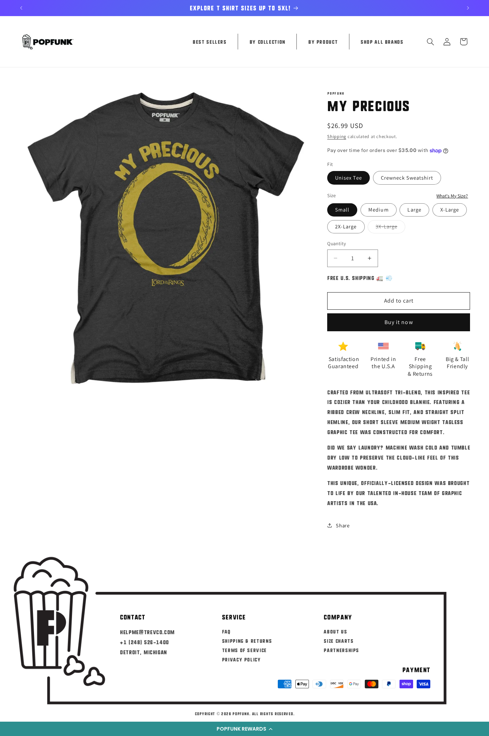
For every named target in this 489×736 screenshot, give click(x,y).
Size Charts (338, 640)
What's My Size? (452, 196)
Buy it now (398, 322)
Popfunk (240, 713)
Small (342, 209)
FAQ (226, 631)
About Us (335, 631)
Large (414, 209)
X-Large (449, 209)
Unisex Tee (348, 177)
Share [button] (342, 525)
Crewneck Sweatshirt (407, 177)
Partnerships (341, 650)
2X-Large (346, 226)
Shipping (336, 136)
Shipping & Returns (247, 640)
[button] (244, 729)
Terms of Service (244, 650)
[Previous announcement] (21, 8)
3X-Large (390, 228)
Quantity (336, 243)
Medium (378, 209)
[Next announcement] (468, 8)
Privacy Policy (241, 659)
